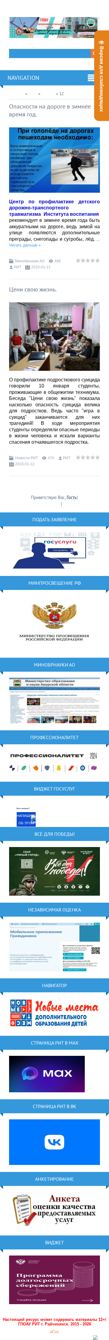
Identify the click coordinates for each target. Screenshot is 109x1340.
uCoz (54, 1331)
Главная (16, 93)
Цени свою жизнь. (33, 289)
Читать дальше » (25, 245)
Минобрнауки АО (30, 261)
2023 (32, 93)
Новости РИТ (26, 458)
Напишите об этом (26, 819)
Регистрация (48, 504)
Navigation (23, 77)
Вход (67, 504)
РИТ (17, 267)
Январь (48, 93)
